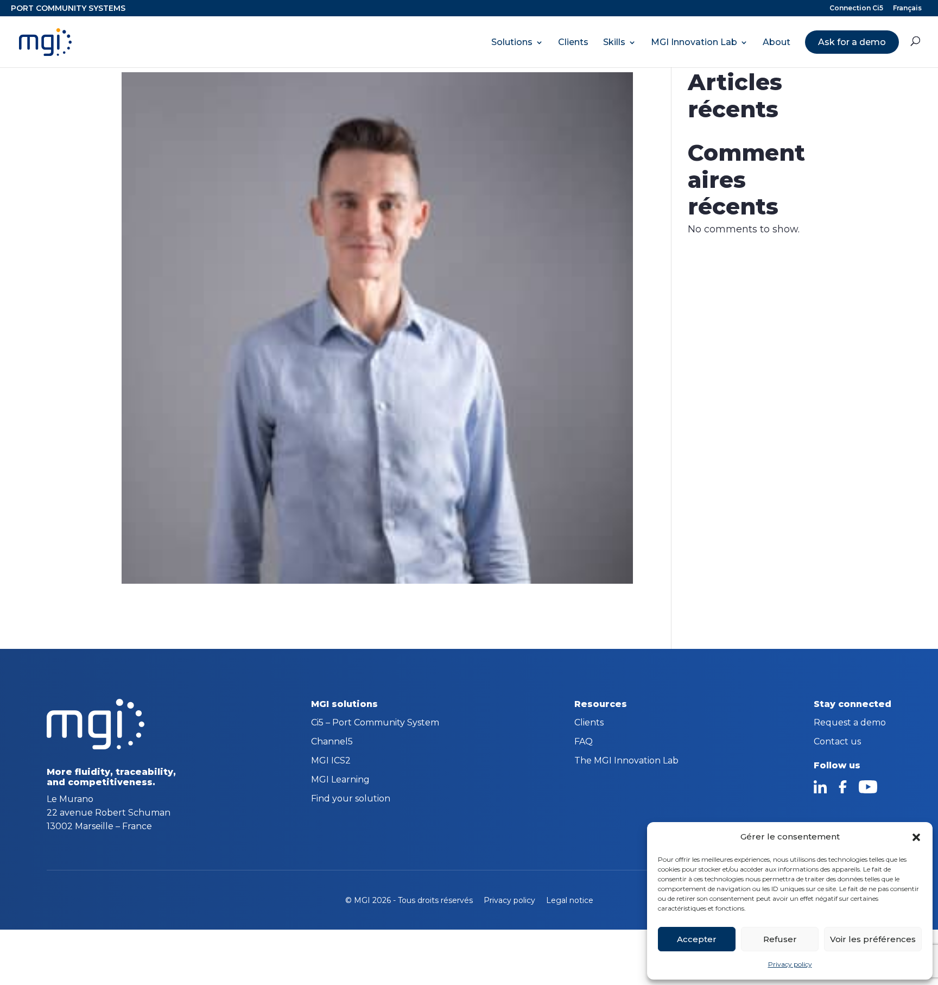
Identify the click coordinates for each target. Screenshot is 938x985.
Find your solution (350, 799)
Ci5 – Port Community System (375, 723)
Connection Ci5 (856, 8)
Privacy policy (790, 964)
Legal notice (569, 900)
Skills (614, 42)
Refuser (780, 939)
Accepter (697, 939)
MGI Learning (340, 780)
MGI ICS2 (331, 761)
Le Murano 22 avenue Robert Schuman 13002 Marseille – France (108, 812)
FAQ (583, 742)
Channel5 (332, 742)
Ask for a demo (852, 42)
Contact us (837, 742)
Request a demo (850, 723)
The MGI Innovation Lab (626, 761)
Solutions (512, 42)
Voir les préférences (873, 939)
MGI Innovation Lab (694, 42)
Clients (573, 42)
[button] (916, 837)
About (776, 42)
